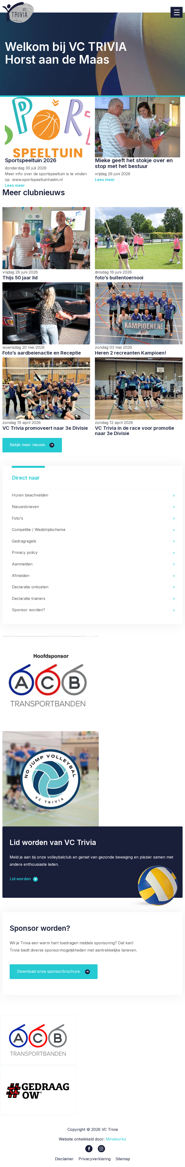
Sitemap (122, 1158)
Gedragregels (24, 541)
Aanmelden (22, 564)
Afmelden (20, 575)
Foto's (17, 518)
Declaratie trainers (28, 598)
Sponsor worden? (28, 609)
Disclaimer (64, 1158)
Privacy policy (25, 552)
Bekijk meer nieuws (28, 444)
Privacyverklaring (95, 1158)
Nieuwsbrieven (25, 506)
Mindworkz (116, 1138)
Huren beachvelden (30, 495)
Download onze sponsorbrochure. (49, 971)
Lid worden (21, 879)
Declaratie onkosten (30, 586)
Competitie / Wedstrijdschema (38, 529)
